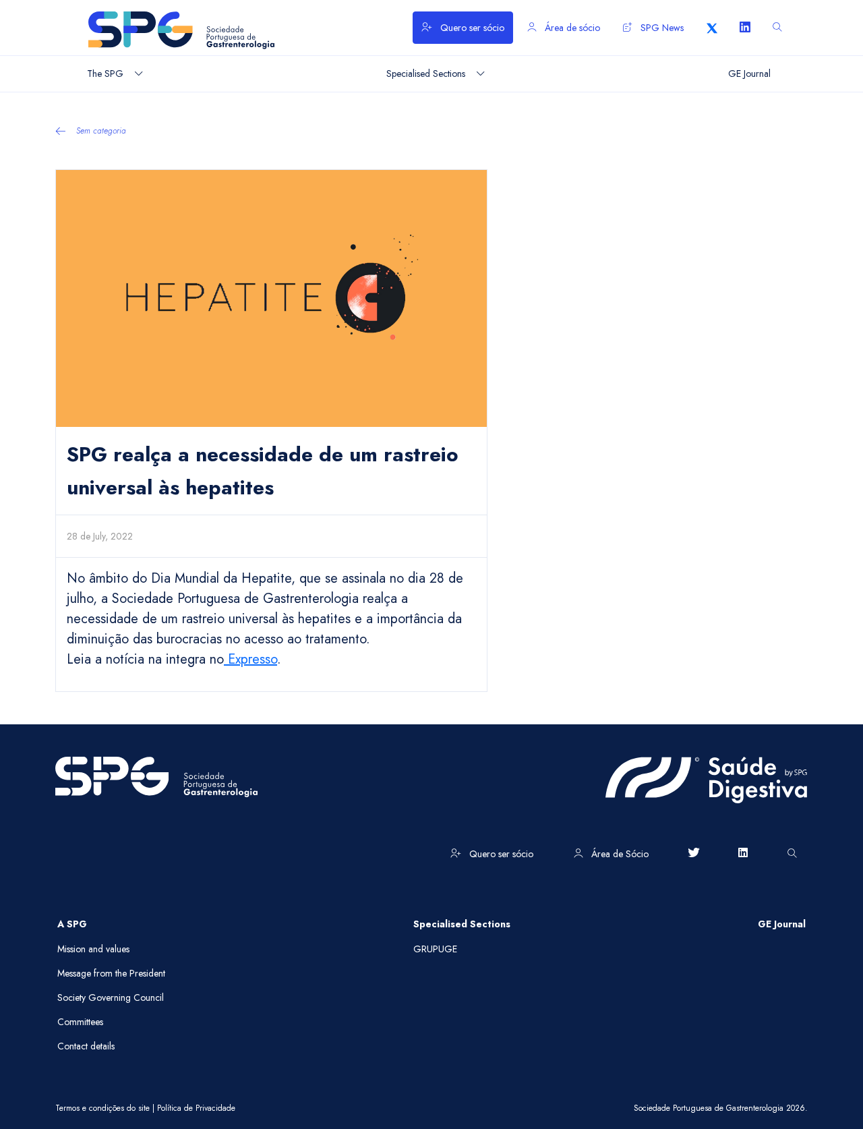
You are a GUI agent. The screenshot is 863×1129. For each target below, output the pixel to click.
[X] (712, 27)
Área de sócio (571, 27)
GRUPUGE (435, 949)
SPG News (661, 27)
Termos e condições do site (102, 1108)
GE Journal (782, 924)
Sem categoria (101, 131)
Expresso (250, 659)
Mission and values (93, 949)
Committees (80, 1022)
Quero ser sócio (471, 27)
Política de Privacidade (196, 1108)
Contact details (86, 1046)
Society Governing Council (110, 997)
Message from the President (111, 973)
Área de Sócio (619, 854)
